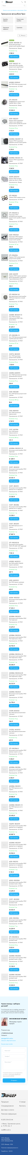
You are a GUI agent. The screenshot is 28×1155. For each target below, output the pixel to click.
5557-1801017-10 (14, 64)
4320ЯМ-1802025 (15, 692)
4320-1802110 (13, 862)
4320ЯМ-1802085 (15, 975)
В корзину (15, 56)
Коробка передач (5, 20)
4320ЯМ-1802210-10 (16, 805)
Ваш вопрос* (8, 1062)
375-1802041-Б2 (14, 294)
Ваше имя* (7, 1050)
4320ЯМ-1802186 (14, 767)
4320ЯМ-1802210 (14, 786)
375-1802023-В (14, 543)
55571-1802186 (14, 505)
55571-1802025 (14, 467)
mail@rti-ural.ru (6, 1130)
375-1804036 (13, 255)
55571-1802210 (14, 524)
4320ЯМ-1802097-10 (16, 139)
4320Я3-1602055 (14, 561)
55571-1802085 (14, 899)
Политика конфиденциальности (9, 1148)
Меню (3, 2)
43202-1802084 (14, 880)
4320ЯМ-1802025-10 (16, 448)
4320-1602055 (14, 580)
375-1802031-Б (14, 213)
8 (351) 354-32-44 (22, 2)
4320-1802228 (13, 392)
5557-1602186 (13, 429)
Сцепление (19, 27)
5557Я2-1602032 (14, 730)
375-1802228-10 (14, 335)
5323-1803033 (14, 411)
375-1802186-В (14, 748)
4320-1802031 (13, 119)
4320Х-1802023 (14, 598)
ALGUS (10, 1151)
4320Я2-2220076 (14, 373)
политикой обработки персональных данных (11, 1075)
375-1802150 (13, 100)
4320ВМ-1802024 (15, 635)
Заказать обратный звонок (8, 1040)
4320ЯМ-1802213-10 (15, 158)
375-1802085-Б (14, 937)
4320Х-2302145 (14, 177)
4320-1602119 (13, 274)
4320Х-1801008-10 (15, 43)
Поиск (24, 5)
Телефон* (7, 1056)
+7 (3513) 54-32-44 (7, 1033)
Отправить (14, 1080)
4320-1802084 (14, 918)
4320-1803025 (14, 235)
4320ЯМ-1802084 (15, 956)
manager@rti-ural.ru (7, 1038)
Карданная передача (6, 28)
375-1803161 (13, 196)
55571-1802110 (14, 486)
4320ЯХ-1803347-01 (15, 315)
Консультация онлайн (7, 1044)
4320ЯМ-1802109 (15, 843)
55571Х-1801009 (14, 354)
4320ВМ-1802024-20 (16, 673)
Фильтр (23, 35)
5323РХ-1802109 (14, 824)
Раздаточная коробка (20, 20)
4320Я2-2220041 (14, 82)
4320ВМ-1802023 (15, 616)
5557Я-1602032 (14, 711)
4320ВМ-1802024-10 (16, 654)
